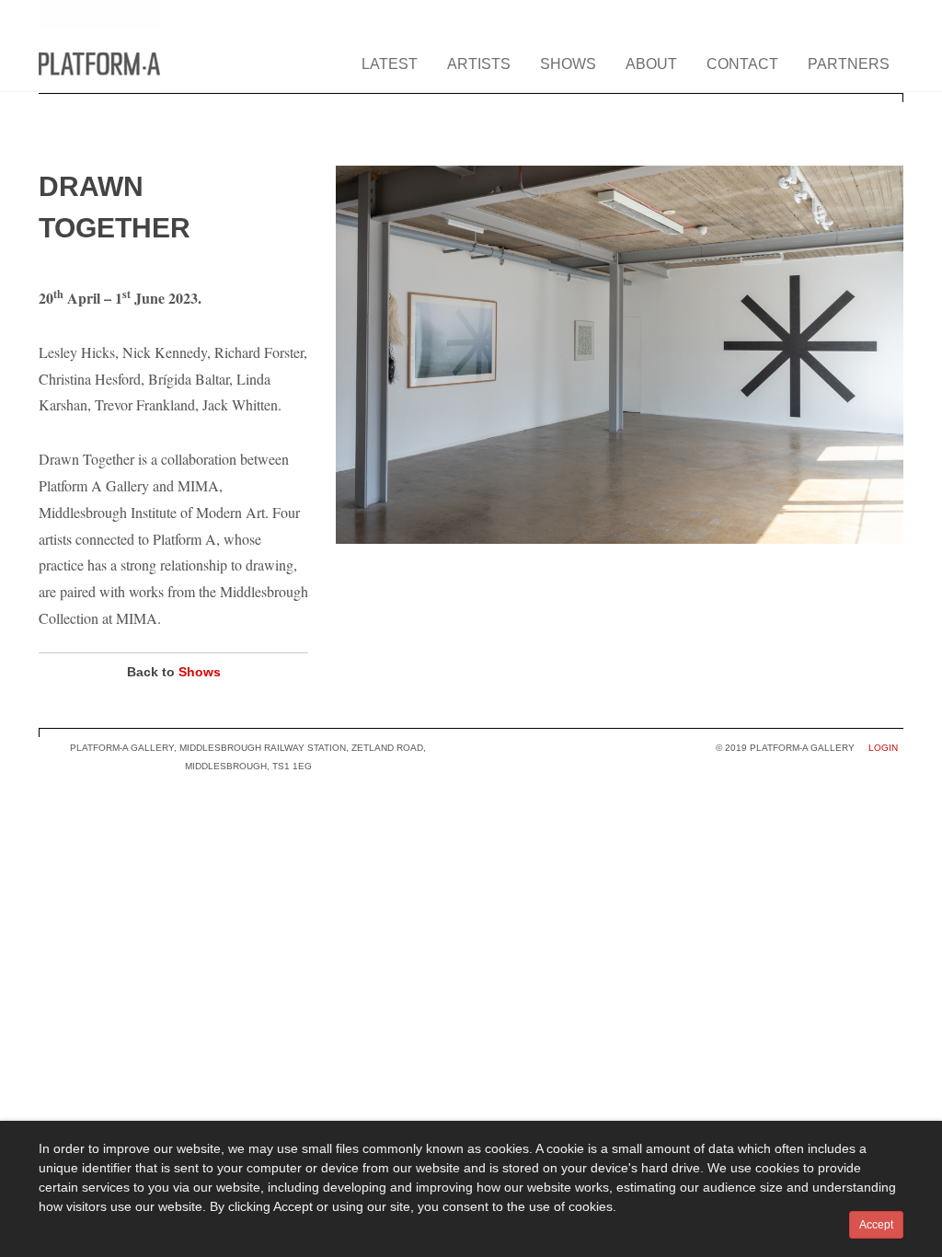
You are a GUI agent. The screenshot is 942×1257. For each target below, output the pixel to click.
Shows (199, 671)
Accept (876, 1224)
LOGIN (883, 748)
